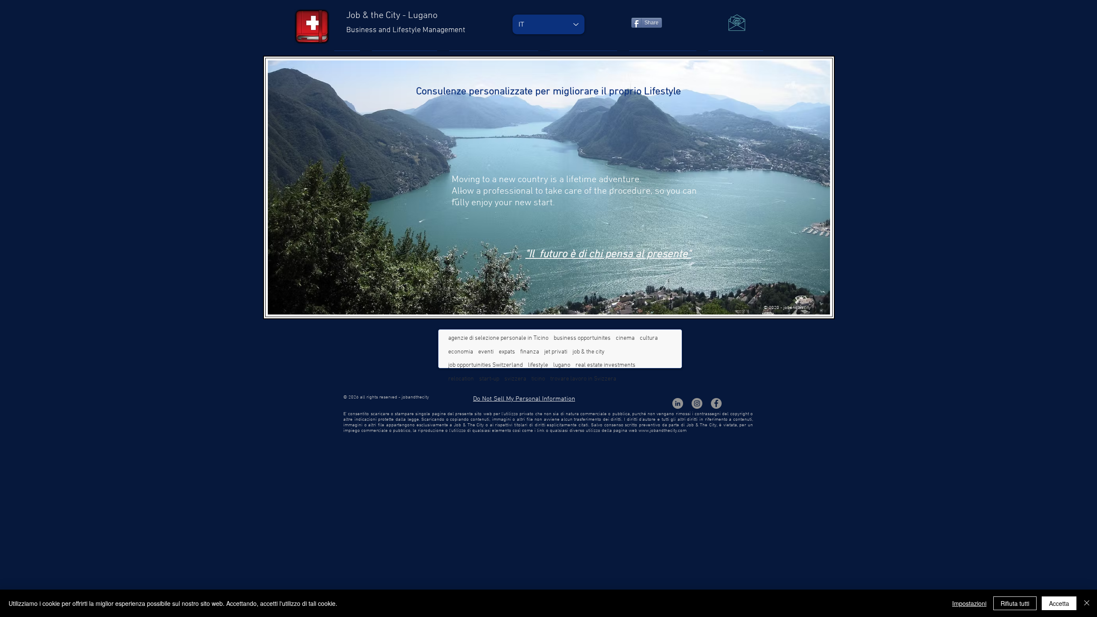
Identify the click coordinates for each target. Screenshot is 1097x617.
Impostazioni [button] (969, 603)
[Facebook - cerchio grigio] (716, 403)
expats (507, 352)
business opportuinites (582, 338)
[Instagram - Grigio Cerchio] (697, 403)
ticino (538, 379)
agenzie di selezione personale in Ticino (498, 338)
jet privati (555, 352)
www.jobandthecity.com (662, 431)
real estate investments (605, 365)
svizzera (515, 379)
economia (460, 352)
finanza (529, 352)
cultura (649, 338)
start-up (489, 379)
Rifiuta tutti (1015, 603)
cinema (625, 338)
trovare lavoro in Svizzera (583, 379)
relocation (461, 379)
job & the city (588, 352)
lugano (561, 365)
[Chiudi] (1087, 603)
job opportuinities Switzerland (485, 365)
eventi (486, 352)
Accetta (1059, 603)
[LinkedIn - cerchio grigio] (677, 403)
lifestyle (538, 365)
